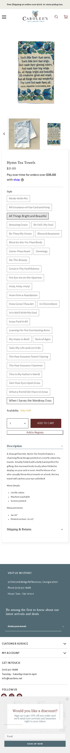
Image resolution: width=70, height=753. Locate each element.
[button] (35, 445)
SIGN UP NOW (35, 744)
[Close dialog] (67, 699)
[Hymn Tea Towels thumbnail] (24, 133)
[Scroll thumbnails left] (5, 133)
